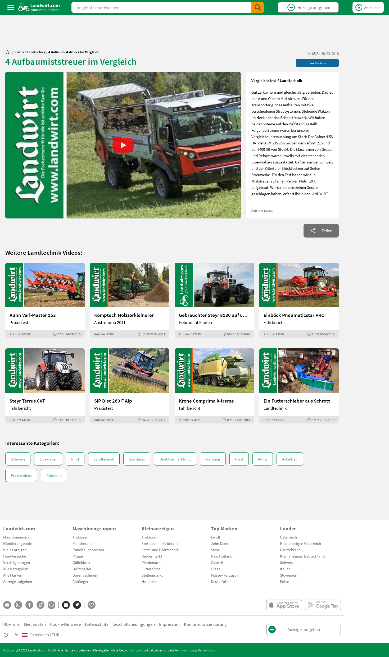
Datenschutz (96, 624)
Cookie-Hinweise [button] (65, 624)
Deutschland (290, 549)
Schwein (18, 459)
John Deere (220, 543)
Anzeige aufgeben (17, 581)
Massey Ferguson (225, 575)
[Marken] (77, 605)
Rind (75, 459)
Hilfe (14, 635)
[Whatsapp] (51, 605)
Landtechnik (104, 459)
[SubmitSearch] (257, 7)
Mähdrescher (83, 543)
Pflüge (78, 556)
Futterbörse (151, 568)
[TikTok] (40, 605)
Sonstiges (137, 459)
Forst (239, 459)
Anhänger (80, 581)
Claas (215, 568)
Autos (262, 459)
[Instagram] (18, 605)
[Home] (39, 7)
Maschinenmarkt (17, 537)
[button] (123, 145)
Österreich (288, 537)
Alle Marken (12, 575)
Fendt (215, 537)
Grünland (54, 475)
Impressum (169, 624)
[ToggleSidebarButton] (10, 7)
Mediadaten (35, 624)
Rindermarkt (152, 556)
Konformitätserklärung (205, 624)
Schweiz (286, 562)
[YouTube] (7, 605)
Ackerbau (289, 459)
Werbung (212, 459)
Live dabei (48, 459)
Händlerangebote (17, 543)
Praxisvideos (21, 475)
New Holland (221, 556)
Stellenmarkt (152, 575)
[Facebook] (29, 605)
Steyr (215, 549)
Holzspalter (82, 568)
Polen (284, 581)
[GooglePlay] (323, 605)
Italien (285, 568)
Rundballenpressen (88, 549)
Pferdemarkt (152, 562)
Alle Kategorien (15, 568)
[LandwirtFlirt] (92, 605)
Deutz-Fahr (220, 581)
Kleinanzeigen (14, 549)
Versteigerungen (16, 562)
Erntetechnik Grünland (160, 543)
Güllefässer (82, 562)
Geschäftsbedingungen (133, 624)
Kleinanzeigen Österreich (300, 543)
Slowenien (288, 575)
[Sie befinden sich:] (9, 52)
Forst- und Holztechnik (160, 549)
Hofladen (149, 581)
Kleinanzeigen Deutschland (302, 556)
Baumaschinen (85, 575)
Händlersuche (14, 556)
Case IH (217, 562)
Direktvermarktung (175, 459)
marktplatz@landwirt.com (199, 650)
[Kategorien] (66, 605)
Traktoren (80, 537)
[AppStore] (284, 605)
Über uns (11, 624)
